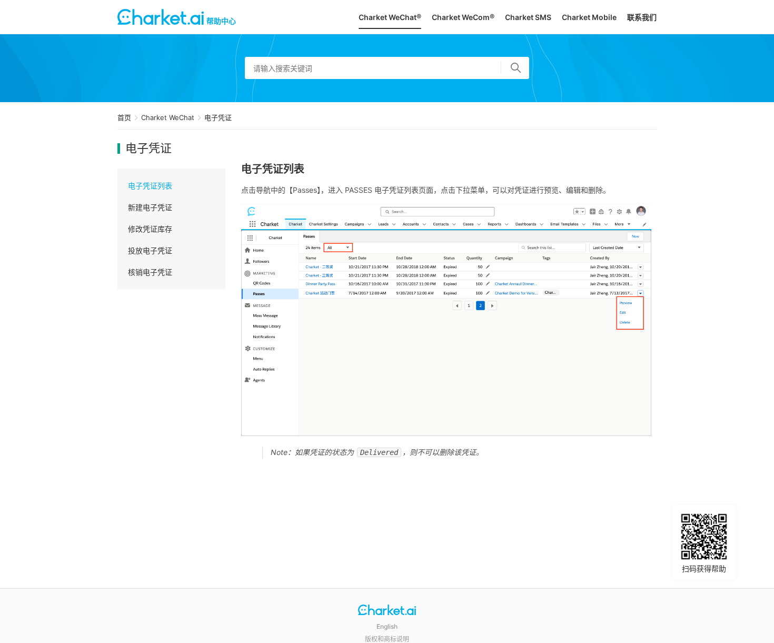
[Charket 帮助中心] (386, 611)
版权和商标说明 (387, 639)
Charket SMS (528, 17)
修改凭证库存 (150, 228)
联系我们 (642, 17)
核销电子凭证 (150, 272)
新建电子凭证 (150, 207)
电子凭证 (218, 117)
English (387, 626)
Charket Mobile (589, 17)
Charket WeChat (167, 117)
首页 (124, 117)
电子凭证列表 (150, 185)
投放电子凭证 (150, 250)
